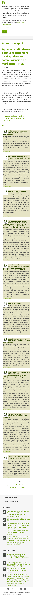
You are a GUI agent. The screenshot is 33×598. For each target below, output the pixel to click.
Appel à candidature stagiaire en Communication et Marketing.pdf (15, 118)
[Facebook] (12, 589)
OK (4, 31)
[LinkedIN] (21, 589)
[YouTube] (25, 589)
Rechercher (5, 592)
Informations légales (23, 592)
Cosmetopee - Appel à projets (12, 303)
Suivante (13, 487)
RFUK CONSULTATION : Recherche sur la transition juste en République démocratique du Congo (16, 158)
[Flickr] (16, 589)
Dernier (22, 487)
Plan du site (13, 592)
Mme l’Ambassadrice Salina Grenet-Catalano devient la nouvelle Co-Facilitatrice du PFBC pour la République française (18, 513)
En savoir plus (6, 28)
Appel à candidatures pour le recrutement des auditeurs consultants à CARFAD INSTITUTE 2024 (15, 132)
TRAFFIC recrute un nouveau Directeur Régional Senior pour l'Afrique (17, 570)
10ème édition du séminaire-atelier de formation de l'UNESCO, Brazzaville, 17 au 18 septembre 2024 (16, 340)
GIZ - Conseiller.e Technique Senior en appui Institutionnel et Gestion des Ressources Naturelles (16, 458)
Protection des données (8, 594)
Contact (18, 594)
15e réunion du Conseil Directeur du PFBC (18, 520)
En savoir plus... (7, 151)
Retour (5, 126)
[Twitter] (8, 589)
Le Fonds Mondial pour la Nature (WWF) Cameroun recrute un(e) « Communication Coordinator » (15, 415)
